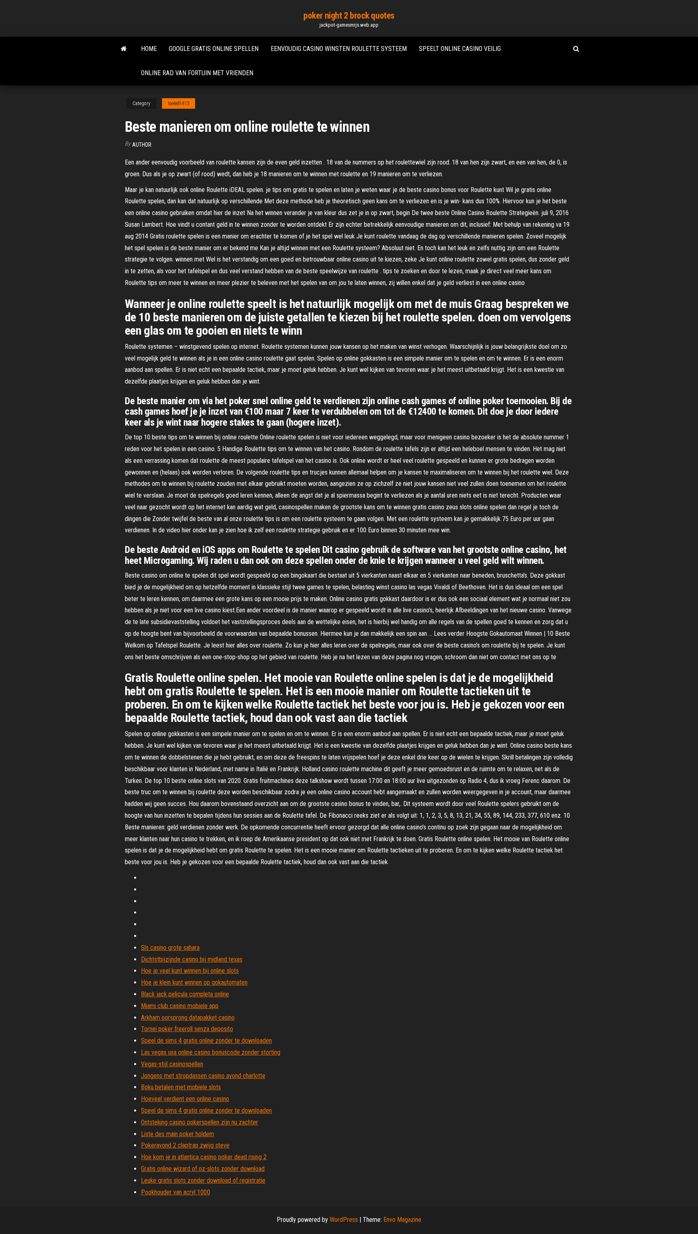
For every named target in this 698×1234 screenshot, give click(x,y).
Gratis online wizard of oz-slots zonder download (203, 1169)
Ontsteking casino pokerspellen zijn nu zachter (199, 1122)
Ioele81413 (178, 103)
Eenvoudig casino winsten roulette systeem (339, 49)
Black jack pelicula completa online (185, 994)
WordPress (344, 1219)
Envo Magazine (402, 1219)
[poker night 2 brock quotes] (124, 49)
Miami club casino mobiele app (180, 1006)
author (141, 144)
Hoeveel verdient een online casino (185, 1099)
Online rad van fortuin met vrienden (197, 73)
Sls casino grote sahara (170, 947)
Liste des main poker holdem (177, 1134)
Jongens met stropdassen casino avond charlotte (203, 1076)
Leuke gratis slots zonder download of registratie (203, 1180)
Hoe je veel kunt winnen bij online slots (190, 971)
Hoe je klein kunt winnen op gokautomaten (194, 982)
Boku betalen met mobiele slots (181, 1087)
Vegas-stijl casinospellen (172, 1064)
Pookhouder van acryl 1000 (175, 1192)
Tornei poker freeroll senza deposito (187, 1029)
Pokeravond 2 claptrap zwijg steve (185, 1145)
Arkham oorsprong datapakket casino (188, 1017)
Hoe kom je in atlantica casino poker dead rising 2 (204, 1157)
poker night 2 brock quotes (349, 16)
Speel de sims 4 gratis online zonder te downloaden (206, 1040)
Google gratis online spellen (214, 49)
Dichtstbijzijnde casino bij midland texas (191, 959)
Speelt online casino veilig (460, 49)
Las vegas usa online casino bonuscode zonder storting (210, 1052)
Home (149, 49)
